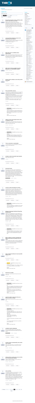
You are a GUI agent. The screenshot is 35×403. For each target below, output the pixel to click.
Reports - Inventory (28, 59)
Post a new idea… (27, 13)
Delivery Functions (28, 45)
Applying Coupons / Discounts (28, 38)
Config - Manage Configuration (28, 75)
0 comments (6, 43)
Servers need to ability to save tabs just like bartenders (13, 80)
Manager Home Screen (29, 46)
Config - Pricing (28, 69)
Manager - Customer (28, 48)
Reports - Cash (28, 56)
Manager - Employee (29, 49)
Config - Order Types (28, 63)
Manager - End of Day (29, 47)
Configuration (10, 43)
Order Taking (10, 70)
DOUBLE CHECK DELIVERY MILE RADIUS (13, 156)
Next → (12, 390)
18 (19, 389)
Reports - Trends (28, 60)
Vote (2, 22)
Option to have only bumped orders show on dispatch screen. (13, 120)
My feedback (26, 15)
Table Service (28, 44)
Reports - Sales (28, 55)
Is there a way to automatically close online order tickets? (13, 343)
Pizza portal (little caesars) (10, 90)
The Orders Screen (28, 37)
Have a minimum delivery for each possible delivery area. (13, 254)
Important (13, 32)
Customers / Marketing (27, 18)
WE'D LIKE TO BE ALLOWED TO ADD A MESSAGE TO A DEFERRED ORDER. (13, 69)
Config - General (28, 61)
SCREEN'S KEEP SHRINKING (11, 328)
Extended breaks (8, 168)
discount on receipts (9, 272)
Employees (26, 20)
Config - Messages (28, 67)
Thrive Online (28, 77)
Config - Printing (28, 62)
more (20, 99)
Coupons (10, 276)
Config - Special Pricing (29, 70)
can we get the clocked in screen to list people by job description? (13, 38)
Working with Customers (28, 40)
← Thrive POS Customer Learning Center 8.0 (6, 9)
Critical (17, 32)
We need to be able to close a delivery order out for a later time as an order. (14, 20)
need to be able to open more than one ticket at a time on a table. (13, 297)
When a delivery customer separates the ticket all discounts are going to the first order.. (13, 238)
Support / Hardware (28, 76)
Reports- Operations (28, 58)
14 (12, 389)
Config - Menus (28, 71)
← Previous (3, 389)
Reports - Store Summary (28, 54)
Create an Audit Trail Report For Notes (12, 187)
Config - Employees (28, 72)
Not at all (8, 32)
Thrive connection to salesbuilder (12, 143)
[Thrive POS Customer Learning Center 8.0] (7, 3)
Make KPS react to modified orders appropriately (12, 53)
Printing (26, 22)
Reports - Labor (28, 57)
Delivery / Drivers (11, 361)
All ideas (26, 14)
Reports (10, 196)
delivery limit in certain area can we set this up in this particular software (13, 357)
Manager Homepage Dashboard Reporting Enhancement (13, 212)
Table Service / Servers (27, 24)
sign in (31, 8)
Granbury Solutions (29, 81)
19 (21, 389)
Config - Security (28, 73)
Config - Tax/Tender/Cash (28, 65)
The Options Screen (28, 41)
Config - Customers (28, 66)
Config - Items (28, 68)
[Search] (32, 27)
